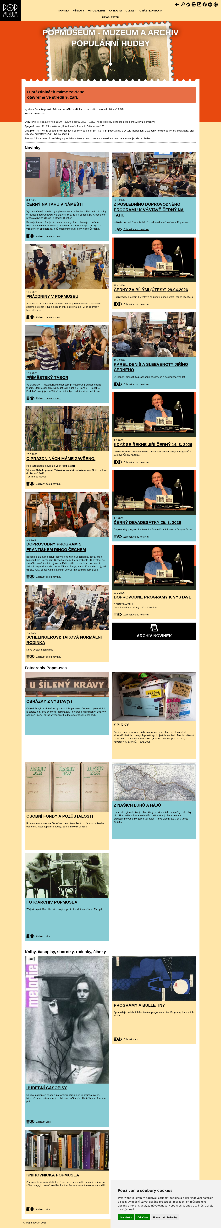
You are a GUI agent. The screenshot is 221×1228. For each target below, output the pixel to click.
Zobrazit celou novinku (48, 236)
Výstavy (78, 10)
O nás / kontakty (151, 10)
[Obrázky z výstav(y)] (66, 684)
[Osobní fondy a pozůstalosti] (66, 787)
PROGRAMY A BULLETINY (139, 1005)
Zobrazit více (43, 936)
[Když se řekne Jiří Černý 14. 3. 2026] (154, 414)
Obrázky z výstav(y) (49, 701)
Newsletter (110, 17)
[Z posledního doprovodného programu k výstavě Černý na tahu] (154, 174)
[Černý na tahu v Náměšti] (66, 174)
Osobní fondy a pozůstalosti (59, 816)
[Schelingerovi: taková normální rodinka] (66, 607)
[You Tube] (210, 4)
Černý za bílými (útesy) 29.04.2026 (151, 289)
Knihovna (115, 10)
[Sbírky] (154, 696)
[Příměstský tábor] (66, 347)
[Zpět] (177, 4)
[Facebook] (205, 4)
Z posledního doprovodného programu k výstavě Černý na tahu (149, 209)
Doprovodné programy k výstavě (152, 597)
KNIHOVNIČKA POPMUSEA (52, 1175)
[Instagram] (216, 4)
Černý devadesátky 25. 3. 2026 (147, 522)
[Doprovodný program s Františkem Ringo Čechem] (66, 514)
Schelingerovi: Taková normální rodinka (58, 109)
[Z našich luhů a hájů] (154, 781)
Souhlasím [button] (126, 1217)
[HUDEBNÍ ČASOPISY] (66, 1020)
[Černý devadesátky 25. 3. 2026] (154, 492)
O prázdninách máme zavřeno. (60, 458)
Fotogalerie (96, 10)
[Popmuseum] (10, 10)
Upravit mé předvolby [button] (165, 1217)
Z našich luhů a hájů (137, 805)
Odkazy (131, 10)
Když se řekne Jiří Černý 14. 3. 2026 (153, 444)
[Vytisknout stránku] (194, 4)
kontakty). (149, 121)
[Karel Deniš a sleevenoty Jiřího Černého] (154, 334)
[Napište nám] (199, 4)
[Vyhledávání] (183, 4)
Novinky (64, 10)
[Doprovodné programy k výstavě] (154, 567)
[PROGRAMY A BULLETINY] (154, 978)
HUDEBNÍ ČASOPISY (46, 1087)
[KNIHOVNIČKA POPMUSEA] (66, 1150)
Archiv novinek (154, 635)
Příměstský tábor (47, 377)
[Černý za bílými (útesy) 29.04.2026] (154, 260)
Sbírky (121, 725)
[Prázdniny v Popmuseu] (66, 266)
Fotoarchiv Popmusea (51, 902)
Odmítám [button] (143, 1217)
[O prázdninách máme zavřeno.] (66, 428)
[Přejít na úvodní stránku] (188, 4)
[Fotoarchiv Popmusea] (66, 875)
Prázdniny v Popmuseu (52, 296)
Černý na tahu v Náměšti (54, 204)
